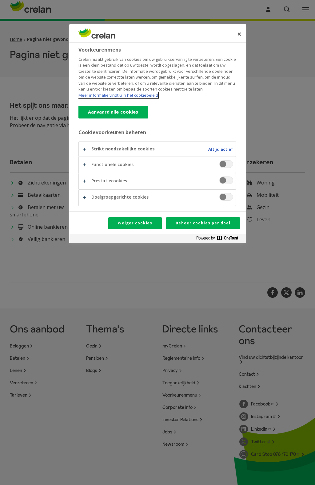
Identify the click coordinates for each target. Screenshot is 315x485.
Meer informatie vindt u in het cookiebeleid (118, 95)
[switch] (226, 164)
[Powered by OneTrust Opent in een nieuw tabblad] (219, 239)
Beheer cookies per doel (203, 223)
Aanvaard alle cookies (113, 112)
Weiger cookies (135, 223)
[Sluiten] (239, 34)
